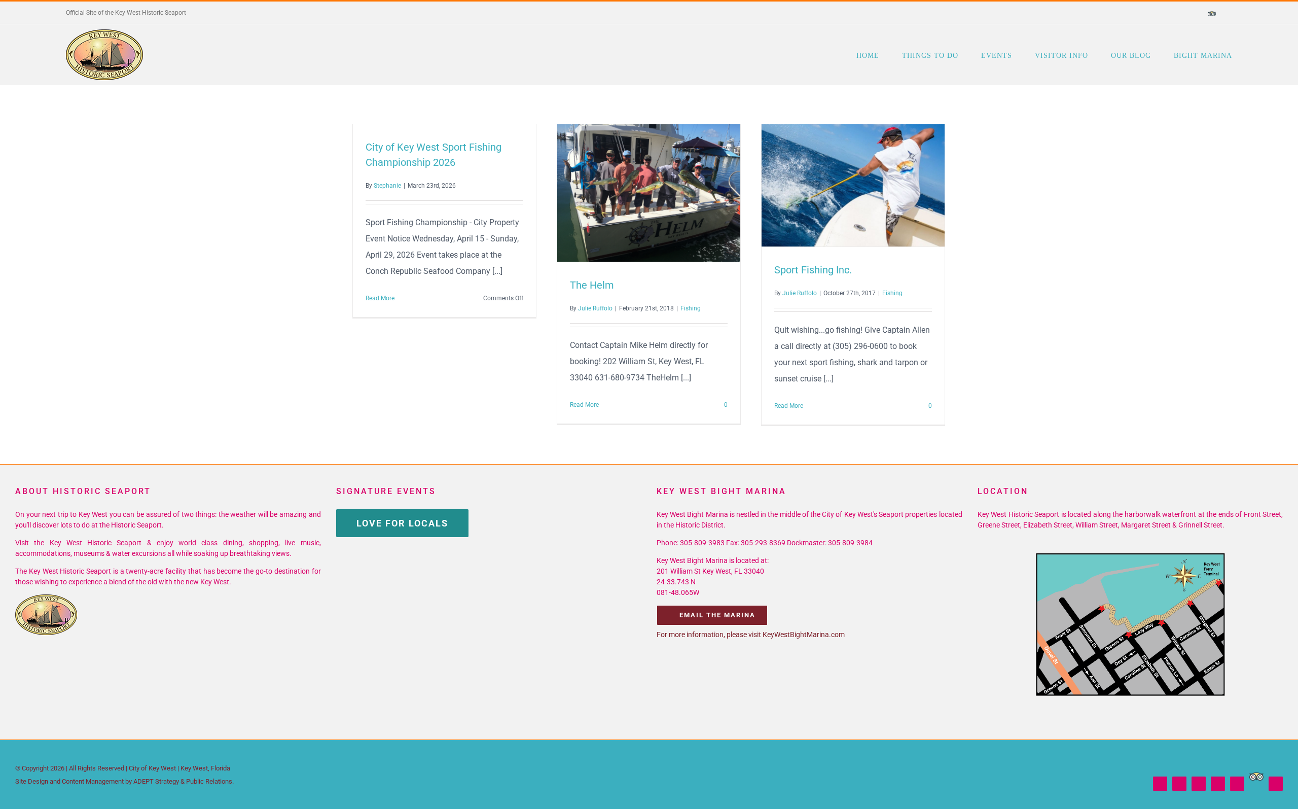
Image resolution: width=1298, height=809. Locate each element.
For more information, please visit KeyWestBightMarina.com (751, 634)
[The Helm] (648, 193)
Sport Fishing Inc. (834, 185)
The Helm (630, 193)
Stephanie (387, 185)
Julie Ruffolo (595, 308)
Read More (380, 298)
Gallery (667, 193)
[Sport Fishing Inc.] (853, 185)
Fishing (690, 308)
